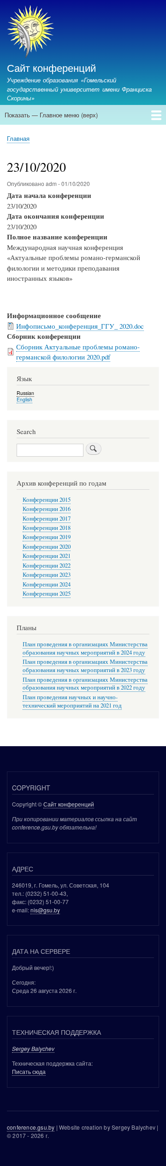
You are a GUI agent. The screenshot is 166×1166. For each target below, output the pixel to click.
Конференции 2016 (47, 509)
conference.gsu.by (30, 1127)
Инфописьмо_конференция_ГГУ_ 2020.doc (80, 326)
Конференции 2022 (47, 565)
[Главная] (30, 32)
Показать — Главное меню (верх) (51, 114)
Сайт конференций (51, 67)
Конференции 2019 (47, 537)
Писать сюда (29, 1071)
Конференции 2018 (47, 528)
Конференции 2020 (47, 547)
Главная (18, 138)
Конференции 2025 (47, 594)
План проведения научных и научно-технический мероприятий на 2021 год (72, 701)
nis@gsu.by (45, 910)
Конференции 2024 (47, 584)
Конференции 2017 (47, 518)
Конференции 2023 (47, 575)
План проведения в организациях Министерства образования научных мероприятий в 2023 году (85, 666)
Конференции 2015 (47, 500)
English (24, 399)
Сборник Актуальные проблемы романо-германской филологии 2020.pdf (78, 352)
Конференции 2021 (47, 556)
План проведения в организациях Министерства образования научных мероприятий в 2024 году (85, 648)
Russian (25, 392)
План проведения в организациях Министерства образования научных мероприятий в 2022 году (85, 684)
